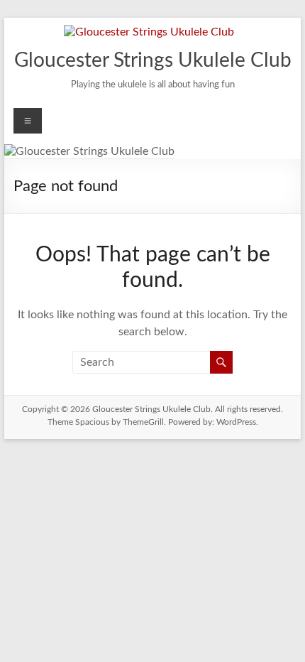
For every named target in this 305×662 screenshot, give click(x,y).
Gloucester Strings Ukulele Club (153, 60)
